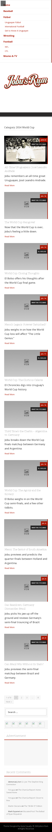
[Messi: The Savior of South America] (25, 532)
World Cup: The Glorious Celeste (24, 380)
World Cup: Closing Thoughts (22, 273)
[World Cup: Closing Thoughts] (25, 256)
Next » (9, 701)
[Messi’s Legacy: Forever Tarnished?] (25, 307)
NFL (7, 47)
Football (8, 41)
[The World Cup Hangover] (25, 205)
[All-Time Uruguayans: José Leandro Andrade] (25, 149)
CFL (6, 51)
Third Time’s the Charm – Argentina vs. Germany (26, 433)
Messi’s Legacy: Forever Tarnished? (25, 324)
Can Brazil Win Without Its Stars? (24, 664)
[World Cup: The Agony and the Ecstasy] (25, 473)
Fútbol (7, 17)
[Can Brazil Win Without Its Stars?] (25, 647)
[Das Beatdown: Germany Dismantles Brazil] (25, 588)
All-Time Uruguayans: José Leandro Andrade (26, 169)
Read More (10, 185)
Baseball (8, 11)
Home (6, 5)
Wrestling (8, 35)
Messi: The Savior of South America (26, 549)
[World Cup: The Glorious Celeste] (25, 363)
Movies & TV (10, 56)
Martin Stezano (39, 144)
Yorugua (11, 790)
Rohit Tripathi (26, 826)
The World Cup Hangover (20, 222)
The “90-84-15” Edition (33, 806)
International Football (14, 26)
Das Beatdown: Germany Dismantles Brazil (19, 606)
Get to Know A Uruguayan (16, 30)
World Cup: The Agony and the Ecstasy (23, 492)
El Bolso (42, 251)
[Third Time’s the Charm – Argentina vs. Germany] (25, 414)
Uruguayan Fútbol (13, 22)
